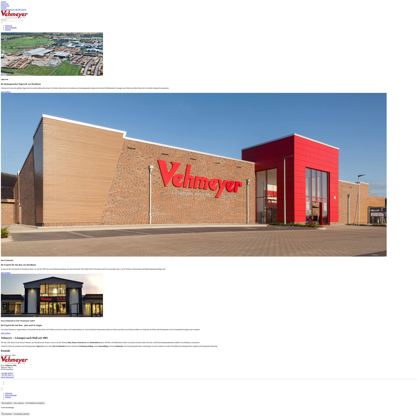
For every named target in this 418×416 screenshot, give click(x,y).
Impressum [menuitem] (4, 4)
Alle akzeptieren (7, 403)
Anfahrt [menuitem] (3, 2)
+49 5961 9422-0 (20, 10)
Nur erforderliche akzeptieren (35, 403)
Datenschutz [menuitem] (5, 6)
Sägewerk (8, 26)
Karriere (8, 30)
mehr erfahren (5, 92)
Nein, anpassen (19, 403)
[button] (2, 22)
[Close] (2, 412)
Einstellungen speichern (21, 414)
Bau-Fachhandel (11, 28)
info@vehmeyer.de (7, 10)
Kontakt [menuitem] (3, 8)
